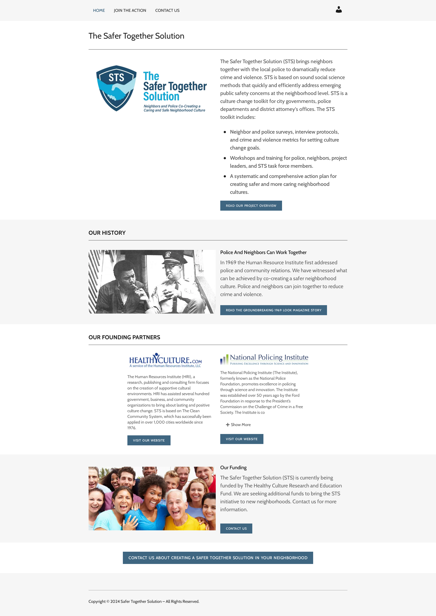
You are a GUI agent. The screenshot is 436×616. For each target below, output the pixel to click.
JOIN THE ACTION (130, 10)
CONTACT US (167, 10)
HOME (99, 10)
